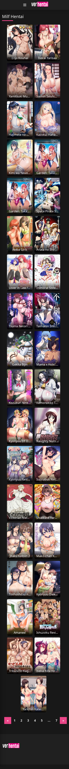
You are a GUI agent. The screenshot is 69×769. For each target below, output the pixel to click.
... (49, 720)
